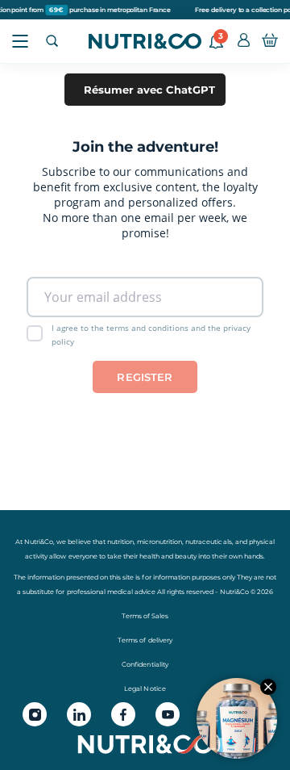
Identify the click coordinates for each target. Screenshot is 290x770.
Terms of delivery (145, 640)
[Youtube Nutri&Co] (167, 714)
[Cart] (270, 41)
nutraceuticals (208, 542)
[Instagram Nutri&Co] (35, 714)
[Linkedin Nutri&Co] (79, 714)
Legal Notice (144, 688)
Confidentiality (145, 664)
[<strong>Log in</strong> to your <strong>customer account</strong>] (244, 41)
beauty (186, 556)
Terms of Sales (145, 616)
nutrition (120, 542)
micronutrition (159, 542)
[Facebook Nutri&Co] (123, 714)
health (149, 556)
